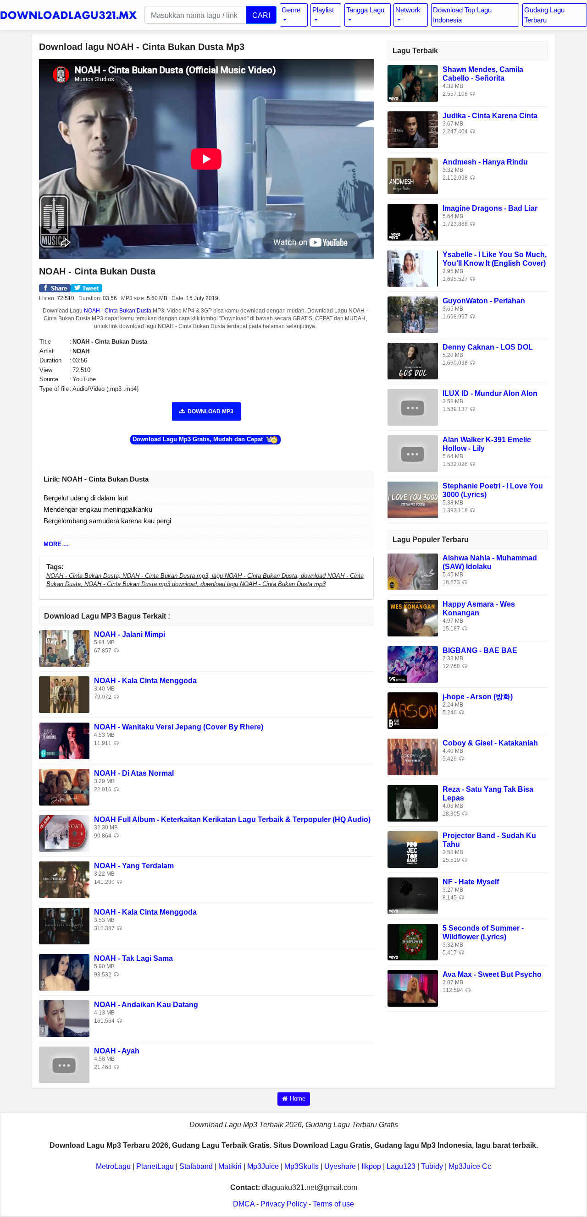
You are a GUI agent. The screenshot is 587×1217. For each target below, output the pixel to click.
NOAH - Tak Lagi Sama (133, 958)
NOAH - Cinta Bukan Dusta (117, 310)
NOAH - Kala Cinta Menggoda (145, 681)
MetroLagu (113, 1166)
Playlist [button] (323, 10)
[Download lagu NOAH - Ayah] (64, 1064)
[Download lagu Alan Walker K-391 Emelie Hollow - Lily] (413, 453)
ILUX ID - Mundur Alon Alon (490, 393)
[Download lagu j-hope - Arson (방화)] (413, 710)
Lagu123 (401, 1166)
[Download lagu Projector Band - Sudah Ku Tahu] (413, 848)
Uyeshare (340, 1166)
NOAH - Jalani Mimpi (129, 634)
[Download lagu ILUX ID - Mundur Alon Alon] (413, 406)
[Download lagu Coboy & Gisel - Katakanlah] (413, 756)
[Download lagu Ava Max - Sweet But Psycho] (413, 987)
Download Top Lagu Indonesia (462, 14)
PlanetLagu (155, 1166)
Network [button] (408, 10)
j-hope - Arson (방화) (478, 697)
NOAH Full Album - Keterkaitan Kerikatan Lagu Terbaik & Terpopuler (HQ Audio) (232, 819)
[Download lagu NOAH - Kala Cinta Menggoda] (64, 694)
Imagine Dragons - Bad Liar (490, 208)
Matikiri (230, 1166)
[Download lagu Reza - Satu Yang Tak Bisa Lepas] (413, 802)
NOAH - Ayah (116, 1051)
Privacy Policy (283, 1204)
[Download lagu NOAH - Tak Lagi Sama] (64, 972)
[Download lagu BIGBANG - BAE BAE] (413, 663)
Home (297, 1098)
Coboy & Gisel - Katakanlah (490, 743)
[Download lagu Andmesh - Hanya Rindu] (413, 175)
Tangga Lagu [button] (365, 10)
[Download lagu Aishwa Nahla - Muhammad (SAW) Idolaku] (413, 571)
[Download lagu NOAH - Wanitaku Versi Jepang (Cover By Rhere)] (64, 740)
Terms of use (333, 1204)
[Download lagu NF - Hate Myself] (413, 895)
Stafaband (196, 1166)
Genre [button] (291, 10)
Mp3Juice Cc (470, 1166)
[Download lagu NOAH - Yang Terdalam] (64, 879)
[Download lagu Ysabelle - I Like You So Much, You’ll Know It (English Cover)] (413, 267)
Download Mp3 (210, 411)
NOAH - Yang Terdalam (134, 866)
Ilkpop (371, 1166)
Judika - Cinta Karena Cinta (490, 116)
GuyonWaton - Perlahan (484, 301)
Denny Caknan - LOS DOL (488, 347)
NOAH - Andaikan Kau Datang (146, 1005)
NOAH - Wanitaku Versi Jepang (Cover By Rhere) (178, 727)
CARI (261, 15)
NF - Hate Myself (471, 882)
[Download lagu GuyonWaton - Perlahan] (413, 314)
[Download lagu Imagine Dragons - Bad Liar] (413, 221)
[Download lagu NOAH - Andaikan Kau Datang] (64, 1018)
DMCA (244, 1204)
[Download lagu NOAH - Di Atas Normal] (64, 787)
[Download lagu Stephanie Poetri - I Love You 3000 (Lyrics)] (413, 499)
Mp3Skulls (301, 1166)
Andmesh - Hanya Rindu (485, 162)
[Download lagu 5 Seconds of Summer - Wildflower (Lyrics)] (413, 941)
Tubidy (432, 1166)
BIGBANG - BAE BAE (480, 650)
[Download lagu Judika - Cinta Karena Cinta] (413, 129)
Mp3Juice (263, 1166)
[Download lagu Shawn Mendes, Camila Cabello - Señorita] (413, 82)
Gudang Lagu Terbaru (544, 14)
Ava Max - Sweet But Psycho (492, 974)
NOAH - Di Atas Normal (134, 773)
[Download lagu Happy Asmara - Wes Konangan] (413, 617)
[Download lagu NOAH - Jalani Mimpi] (64, 648)
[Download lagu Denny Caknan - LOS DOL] (413, 360)
